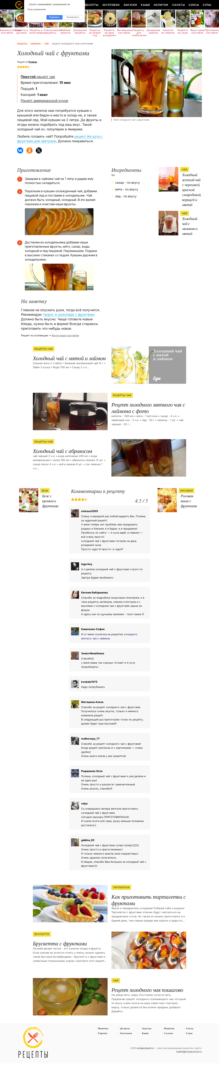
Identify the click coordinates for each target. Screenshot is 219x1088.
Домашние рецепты (80, 31)
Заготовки (111, 4)
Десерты (91, 4)
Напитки (161, 4)
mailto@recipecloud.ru (189, 1051)
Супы (207, 4)
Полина (32, 62)
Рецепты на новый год (95, 33)
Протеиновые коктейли (212, 31)
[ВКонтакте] (20, 150)
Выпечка (103, 1028)
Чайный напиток (65, 31)
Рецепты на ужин (182, 31)
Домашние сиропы (153, 31)
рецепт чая (38, 77)
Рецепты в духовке (21, 31)
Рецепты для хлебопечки (139, 33)
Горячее (102, 1033)
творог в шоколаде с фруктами (68, 314)
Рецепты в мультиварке (36, 31)
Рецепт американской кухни (44, 100)
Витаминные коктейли (124, 31)
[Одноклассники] (29, 150)
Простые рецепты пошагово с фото (33, 1043)
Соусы (194, 4)
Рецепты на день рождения (109, 33)
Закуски (130, 4)
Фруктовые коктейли (197, 31)
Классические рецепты (51, 31)
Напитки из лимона (168, 31)
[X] (39, 150)
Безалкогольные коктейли (7, 31)
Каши (145, 4)
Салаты (178, 4)
